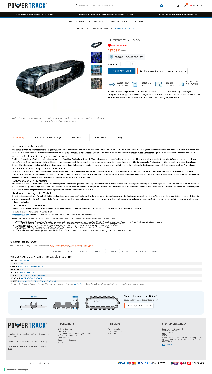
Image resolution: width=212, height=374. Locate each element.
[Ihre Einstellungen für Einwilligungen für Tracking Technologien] (16, 369)
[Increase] (133, 64)
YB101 (37, 281)
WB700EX (41, 275)
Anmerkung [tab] (18, 137)
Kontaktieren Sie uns (20, 215)
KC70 (40, 266)
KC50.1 (21, 266)
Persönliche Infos (115, 329)
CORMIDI (71, 251)
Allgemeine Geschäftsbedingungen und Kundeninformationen (75, 334)
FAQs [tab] (120, 137)
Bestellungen (113, 331)
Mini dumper (75, 246)
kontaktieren (79, 284)
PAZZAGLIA (97, 251)
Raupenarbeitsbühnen (59, 246)
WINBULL (126, 251)
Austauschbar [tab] (101, 137)
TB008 (22, 272)
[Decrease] (128, 64)
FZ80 (22, 269)
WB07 (27, 275)
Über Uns (62, 337)
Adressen (112, 333)
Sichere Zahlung (65, 329)
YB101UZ (44, 281)
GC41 (21, 260)
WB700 (33, 275)
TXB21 (21, 275)
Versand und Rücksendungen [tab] (48, 137)
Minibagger (87, 246)
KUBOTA (83, 251)
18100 (20, 263)
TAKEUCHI (112, 251)
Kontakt (165, 5)
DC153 (30, 281)
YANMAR (155, 251)
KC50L (27, 266)
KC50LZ (34, 266)
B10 (19, 281)
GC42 (26, 260)
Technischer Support (67, 340)
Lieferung (62, 331)
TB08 (28, 272)
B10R (24, 281)
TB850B (34, 272)
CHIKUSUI (57, 251)
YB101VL (52, 281)
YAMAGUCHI (140, 251)
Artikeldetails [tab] (78, 137)
